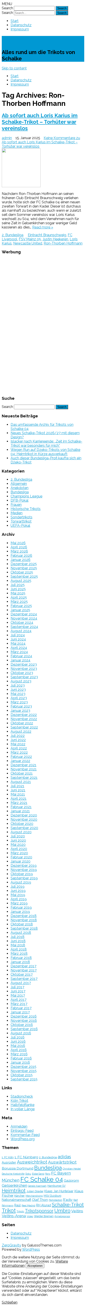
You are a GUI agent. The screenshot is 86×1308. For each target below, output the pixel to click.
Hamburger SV (56, 1185)
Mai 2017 (18, 995)
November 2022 (24, 719)
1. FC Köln (8, 1157)
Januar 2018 (20, 962)
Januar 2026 (20, 560)
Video (30, 1216)
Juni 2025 (18, 589)
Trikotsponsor (39, 1210)
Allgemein (19, 484)
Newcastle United (27, 243)
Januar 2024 (20, 660)
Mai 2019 (18, 895)
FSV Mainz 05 (30, 239)
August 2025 (21, 581)
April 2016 (19, 1050)
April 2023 (19, 698)
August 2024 (21, 631)
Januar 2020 (20, 861)
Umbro (62, 1210)
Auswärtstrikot (62, 1162)
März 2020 (19, 853)
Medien (16, 513)
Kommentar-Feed (25, 1135)
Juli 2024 (18, 635)
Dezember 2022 (24, 715)
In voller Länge (23, 1109)
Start (15, 21)
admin (7, 138)
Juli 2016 (17, 1037)
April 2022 (19, 748)
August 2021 (21, 782)
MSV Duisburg (52, 1195)
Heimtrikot (14, 1190)
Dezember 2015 (23, 1067)
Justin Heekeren (55, 239)
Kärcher (19, 1195)
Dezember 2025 (24, 564)
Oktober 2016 (22, 1025)
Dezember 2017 (23, 966)
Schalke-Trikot (26, 40)
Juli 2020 (18, 836)
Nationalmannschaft (16, 1199)
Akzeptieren (35, 1265)
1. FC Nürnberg (26, 1157)
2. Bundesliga (12, 235)
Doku (28, 1173)
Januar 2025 (20, 610)
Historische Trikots (26, 509)
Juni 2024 (18, 639)
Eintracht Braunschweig (47, 235)
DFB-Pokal (19, 500)
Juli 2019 (17, 886)
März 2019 (19, 903)
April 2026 (19, 547)
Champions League (26, 496)
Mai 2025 (18, 593)
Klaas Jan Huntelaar (58, 1191)
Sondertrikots (21, 517)
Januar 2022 (20, 761)
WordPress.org (23, 1139)
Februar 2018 (21, 958)
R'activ (68, 1199)
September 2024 (24, 627)
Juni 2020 (18, 840)
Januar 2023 (20, 710)
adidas (64, 1156)
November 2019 (24, 870)
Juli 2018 (17, 937)
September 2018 (24, 928)
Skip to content (14, 68)
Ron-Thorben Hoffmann (63, 243)
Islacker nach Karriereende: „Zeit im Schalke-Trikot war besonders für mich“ (46, 443)
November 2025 (24, 568)
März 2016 (19, 1054)
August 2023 (21, 681)
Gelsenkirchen (14, 1185)
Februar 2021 (21, 807)
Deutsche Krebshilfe (13, 1173)
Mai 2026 (18, 543)
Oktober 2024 (22, 622)
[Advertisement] (43, 324)
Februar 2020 (21, 857)
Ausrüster (9, 1162)
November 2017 (24, 970)
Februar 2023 (21, 706)
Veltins (77, 1211)
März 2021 (19, 803)
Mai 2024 (18, 643)
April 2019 (19, 899)
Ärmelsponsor (62, 1216)
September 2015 (24, 1079)
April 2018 (19, 949)
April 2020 (19, 849)
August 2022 (21, 731)
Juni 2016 (18, 1041)
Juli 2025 (18, 585)
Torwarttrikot (21, 521)
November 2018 (24, 920)
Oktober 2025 (22, 572)
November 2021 (24, 769)
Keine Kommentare (41, 142)
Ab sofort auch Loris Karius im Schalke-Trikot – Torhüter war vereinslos (40, 121)
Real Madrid (28, 1205)
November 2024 (24, 618)
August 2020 (21, 832)
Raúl (17, 1205)
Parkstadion (55, 1200)
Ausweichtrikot (32, 1162)
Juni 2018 (18, 941)
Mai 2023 (18, 694)
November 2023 (24, 669)
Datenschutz (21, 25)
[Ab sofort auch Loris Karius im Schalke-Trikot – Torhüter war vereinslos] (43, 168)
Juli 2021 (17, 786)
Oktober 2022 (22, 723)
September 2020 (24, 828)
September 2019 (24, 878)
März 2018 (19, 953)
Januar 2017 (20, 1012)
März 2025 (19, 602)
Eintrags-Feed (22, 1131)
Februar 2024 (21, 656)
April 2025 (19, 597)
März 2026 (19, 551)
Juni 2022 (18, 740)
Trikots (20, 1211)
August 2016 (21, 1033)
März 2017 (19, 1004)
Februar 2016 (21, 1058)
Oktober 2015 (22, 1075)
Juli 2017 (17, 987)
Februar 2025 (21, 606)
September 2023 (24, 677)
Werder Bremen (44, 1216)
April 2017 (18, 1000)
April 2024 (19, 648)
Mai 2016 (18, 1046)
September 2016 (24, 1029)
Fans (47, 1173)
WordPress (30, 1249)
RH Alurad (43, 1205)
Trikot (9, 1210)
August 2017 (21, 983)
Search (7, 8)
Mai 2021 (18, 794)
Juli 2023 (18, 685)
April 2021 (18, 798)
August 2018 (21, 933)
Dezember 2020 (24, 815)
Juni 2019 (18, 891)
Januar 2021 (20, 811)
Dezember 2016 (24, 1016)
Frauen (16, 505)
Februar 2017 (21, 1008)
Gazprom (71, 1180)
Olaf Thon (40, 1200)
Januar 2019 (20, 912)
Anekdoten (19, 488)
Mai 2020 (18, 845)
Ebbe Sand (38, 1173)
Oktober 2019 (22, 874)
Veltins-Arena (14, 1216)
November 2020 (24, 819)
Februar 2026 (21, 555)
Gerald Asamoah (37, 1186)
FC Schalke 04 (41, 1179)
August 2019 (21, 882)
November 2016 (24, 1020)
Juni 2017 (18, 991)
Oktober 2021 (22, 773)
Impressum (20, 29)
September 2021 (24, 777)
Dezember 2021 (23, 765)
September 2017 (24, 979)
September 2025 (24, 576)
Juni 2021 (18, 790)
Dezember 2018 (24, 916)
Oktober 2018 (22, 924)
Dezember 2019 (24, 865)
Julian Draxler (34, 1191)
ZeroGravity (11, 1245)
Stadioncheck (22, 1096)
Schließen (9, 1302)
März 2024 (19, 652)
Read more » (42, 227)
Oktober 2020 (22, 824)
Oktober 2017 (22, 974)
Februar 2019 (21, 907)
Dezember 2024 (24, 614)
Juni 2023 (18, 690)
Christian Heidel (72, 1168)
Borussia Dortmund (17, 1168)
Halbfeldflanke (22, 1105)
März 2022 (19, 752)
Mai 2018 (18, 945)
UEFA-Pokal (20, 525)
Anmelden (19, 1126)
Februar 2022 (21, 757)
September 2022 (24, 727)
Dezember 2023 (24, 664)
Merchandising (34, 1195)
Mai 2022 (18, 744)
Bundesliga (20, 492)
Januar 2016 (20, 1062)
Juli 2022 (18, 736)
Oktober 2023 (22, 673)
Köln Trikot (19, 1101)
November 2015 (24, 1071)
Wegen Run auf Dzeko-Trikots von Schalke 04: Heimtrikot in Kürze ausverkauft (45, 452)
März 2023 (19, 702)
